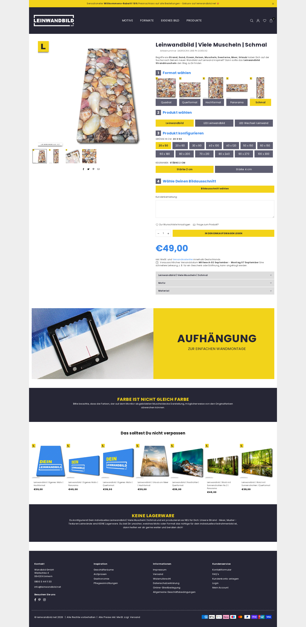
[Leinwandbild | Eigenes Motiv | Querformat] (118, 461)
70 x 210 (204, 154)
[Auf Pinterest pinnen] (93, 169)
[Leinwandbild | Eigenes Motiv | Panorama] (84, 461)
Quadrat (166, 102)
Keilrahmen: (170, 162)
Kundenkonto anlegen (225, 578)
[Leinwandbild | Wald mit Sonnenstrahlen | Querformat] (257, 461)
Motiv (161, 283)
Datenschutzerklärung (166, 583)
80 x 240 (224, 154)
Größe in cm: (169, 139)
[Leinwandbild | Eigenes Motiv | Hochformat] (49, 461)
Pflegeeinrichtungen (106, 583)
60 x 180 (165, 154)
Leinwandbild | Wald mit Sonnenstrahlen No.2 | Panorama (219, 485)
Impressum (159, 569)
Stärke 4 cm (244, 169)
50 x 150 (248, 145)
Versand (158, 574)
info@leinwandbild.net (47, 587)
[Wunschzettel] (264, 20)
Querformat (189, 102)
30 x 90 (197, 145)
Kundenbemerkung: (167, 197)
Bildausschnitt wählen (215, 188)
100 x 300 (264, 154)
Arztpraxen (100, 574)
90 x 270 (244, 154)
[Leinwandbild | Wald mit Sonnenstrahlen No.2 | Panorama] (222, 461)
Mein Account (220, 587)
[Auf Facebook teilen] (83, 169)
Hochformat (213, 102)
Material (163, 290)
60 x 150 (265, 145)
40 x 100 (214, 145)
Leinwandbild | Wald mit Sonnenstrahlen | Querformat (256, 484)
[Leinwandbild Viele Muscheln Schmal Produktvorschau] (40, 156)
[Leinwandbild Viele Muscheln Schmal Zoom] (89, 156)
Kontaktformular (222, 569)
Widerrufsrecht (162, 578)
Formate (147, 20)
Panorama (237, 102)
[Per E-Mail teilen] (98, 169)
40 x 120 (231, 145)
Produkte (194, 20)
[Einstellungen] (258, 20)
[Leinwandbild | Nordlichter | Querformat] (188, 461)
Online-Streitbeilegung (166, 587)
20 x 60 (180, 145)
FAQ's (215, 574)
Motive (127, 20)
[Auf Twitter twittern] (88, 169)
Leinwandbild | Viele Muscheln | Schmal (183, 275)
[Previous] (36, 94)
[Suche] (252, 20)
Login (215, 583)
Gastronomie (101, 578)
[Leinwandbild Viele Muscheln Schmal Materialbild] (73, 156)
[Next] (145, 94)
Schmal (260, 102)
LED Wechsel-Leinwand (253, 123)
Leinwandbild (175, 123)
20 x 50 (163, 145)
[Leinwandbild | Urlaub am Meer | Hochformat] (153, 461)
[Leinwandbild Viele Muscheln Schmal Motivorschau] (56, 156)
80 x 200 (184, 154)
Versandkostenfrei (183, 259)
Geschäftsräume (104, 569)
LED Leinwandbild (214, 123)
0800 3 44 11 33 (43, 581)
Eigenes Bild (170, 20)
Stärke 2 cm (185, 169)
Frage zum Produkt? (207, 224)
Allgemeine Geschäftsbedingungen (174, 592)
